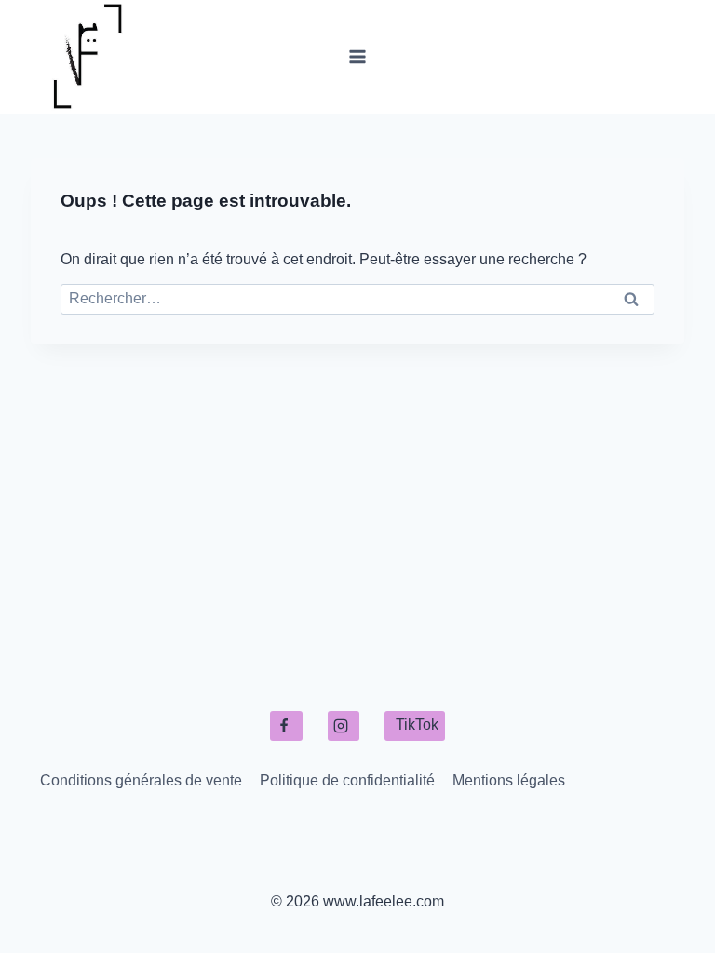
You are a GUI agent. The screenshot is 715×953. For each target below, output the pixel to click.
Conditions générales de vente (141, 780)
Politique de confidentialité (347, 780)
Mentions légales (508, 780)
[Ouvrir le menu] (358, 56)
